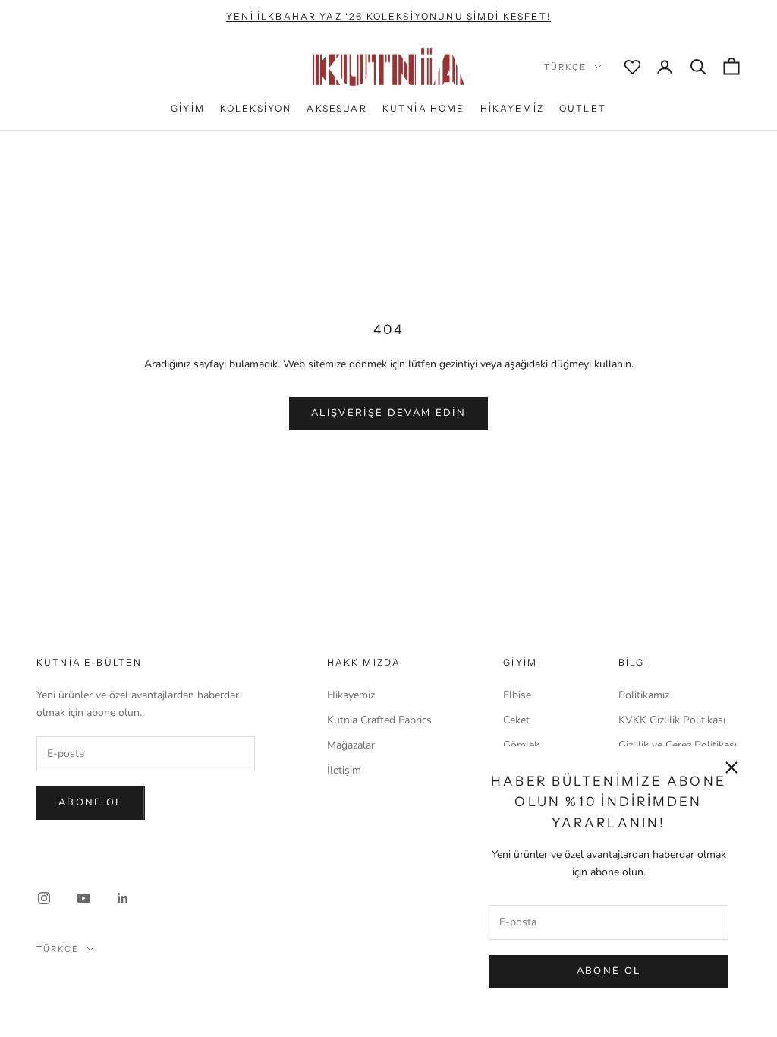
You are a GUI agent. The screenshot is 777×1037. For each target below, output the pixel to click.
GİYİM (188, 108)
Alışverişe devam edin (388, 413)
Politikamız (643, 695)
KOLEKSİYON (256, 108)
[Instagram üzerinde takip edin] (44, 898)
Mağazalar (351, 745)
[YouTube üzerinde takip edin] (83, 898)
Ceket (516, 720)
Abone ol (90, 802)
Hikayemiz (351, 695)
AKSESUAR (336, 108)
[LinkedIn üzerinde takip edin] (123, 898)
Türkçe (565, 66)
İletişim (344, 770)
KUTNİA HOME (423, 108)
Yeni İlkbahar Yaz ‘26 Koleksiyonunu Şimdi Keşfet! (388, 16)
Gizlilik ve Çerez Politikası (677, 745)
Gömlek (521, 745)
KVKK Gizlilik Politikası (671, 720)
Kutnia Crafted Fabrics (379, 720)
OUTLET (582, 108)
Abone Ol (609, 971)
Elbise (517, 695)
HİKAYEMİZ (512, 108)
